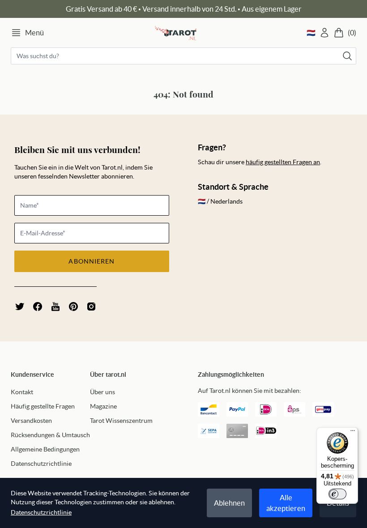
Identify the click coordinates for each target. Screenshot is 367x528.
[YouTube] (55, 306)
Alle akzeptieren (285, 503)
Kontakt (22, 392)
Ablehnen (229, 503)
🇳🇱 (311, 33)
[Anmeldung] (324, 32)
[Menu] (352, 432)
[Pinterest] (73, 306)
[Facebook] (37, 306)
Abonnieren (91, 261)
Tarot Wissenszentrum (121, 420)
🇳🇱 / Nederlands (220, 201)
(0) (352, 33)
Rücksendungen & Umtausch (50, 435)
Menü (34, 33)
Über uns (102, 392)
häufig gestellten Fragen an (283, 162)
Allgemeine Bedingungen (45, 449)
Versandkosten (31, 420)
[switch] (337, 494)
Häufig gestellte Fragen (43, 406)
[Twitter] (19, 306)
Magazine (103, 406)
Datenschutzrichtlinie (41, 463)
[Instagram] (91, 306)
